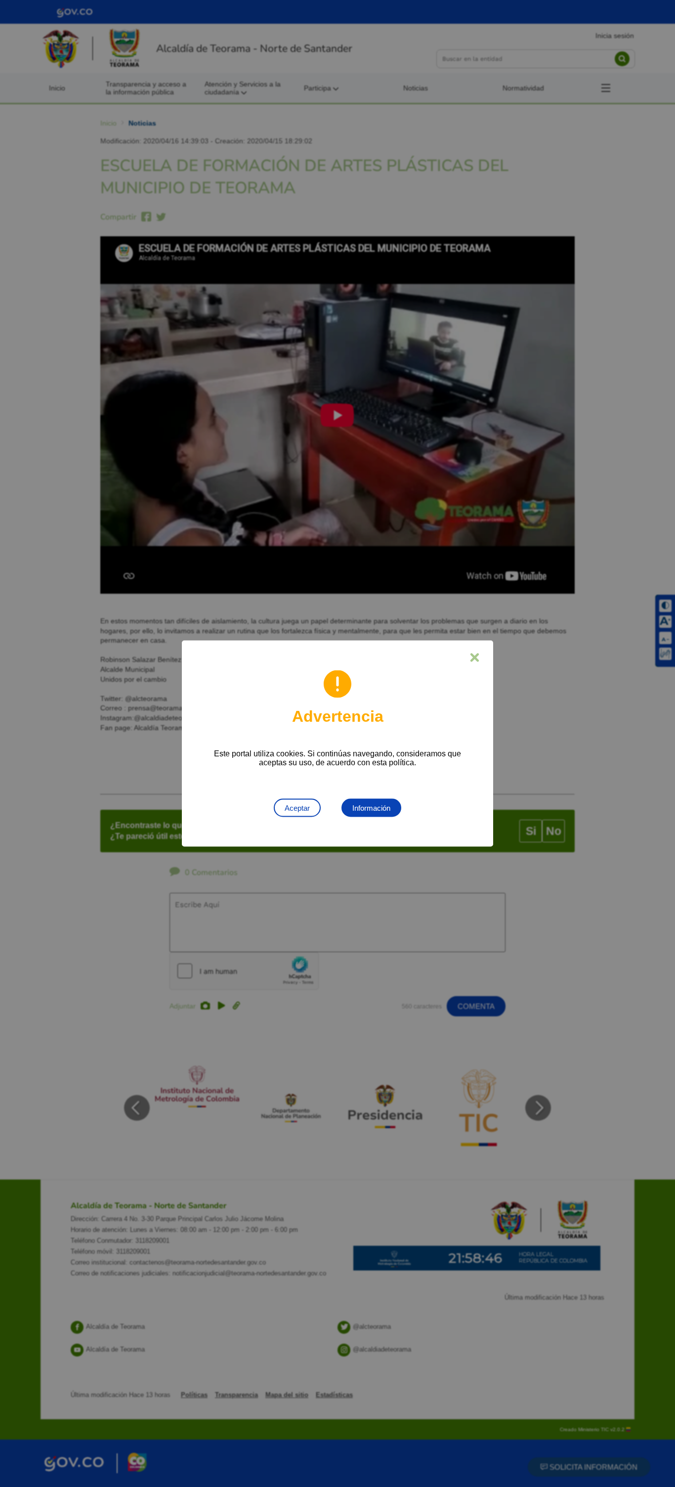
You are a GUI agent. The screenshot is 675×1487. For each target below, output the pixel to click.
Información (371, 808)
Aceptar (297, 808)
